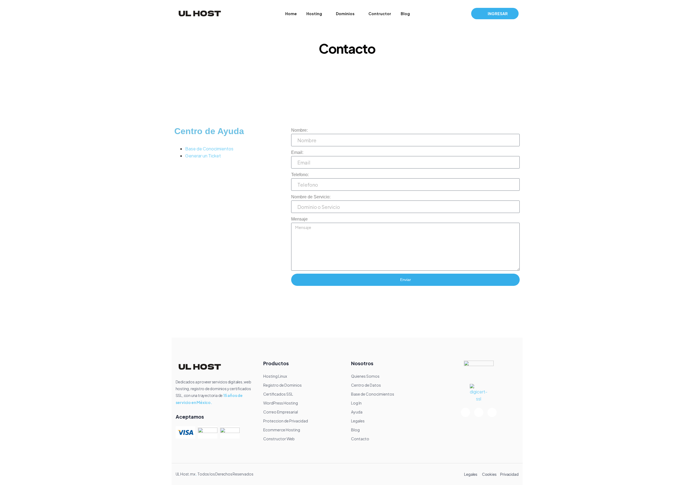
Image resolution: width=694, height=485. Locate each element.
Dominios (345, 13)
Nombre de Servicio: (310, 197)
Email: (297, 152)
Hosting (314, 13)
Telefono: (300, 174)
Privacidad (509, 474)
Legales (470, 474)
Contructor (379, 13)
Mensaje (299, 219)
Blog (405, 13)
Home (291, 13)
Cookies (489, 474)
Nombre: (299, 130)
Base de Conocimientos (209, 148)
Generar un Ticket (203, 156)
